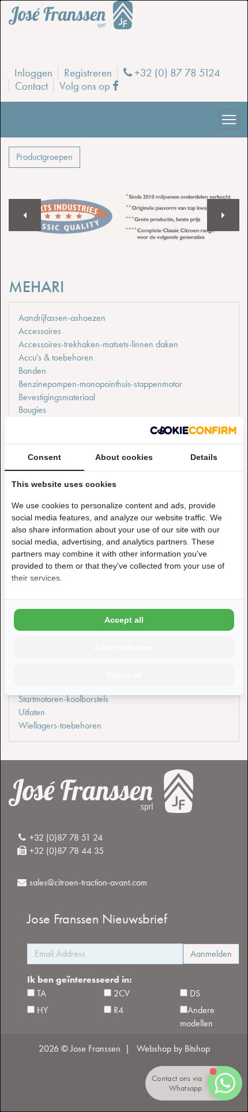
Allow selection (124, 647)
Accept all (124, 619)
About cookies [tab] (124, 457)
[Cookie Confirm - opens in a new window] (193, 430)
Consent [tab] (44, 457)
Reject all (124, 675)
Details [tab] (203, 457)
